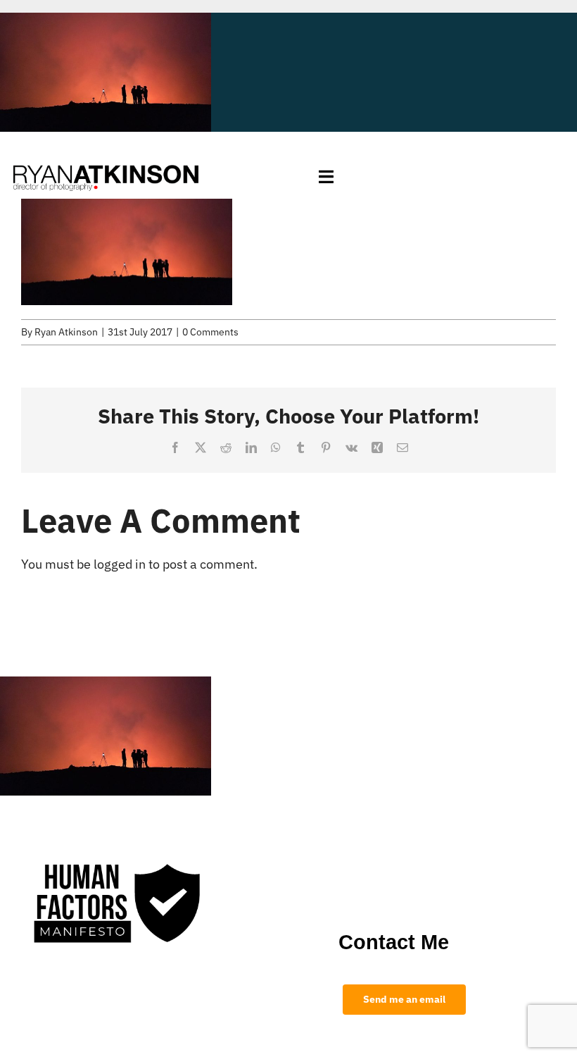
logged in (120, 564)
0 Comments (210, 332)
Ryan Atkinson (66, 332)
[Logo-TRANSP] (105, 161)
